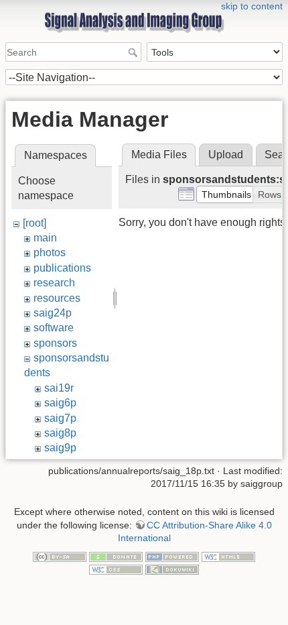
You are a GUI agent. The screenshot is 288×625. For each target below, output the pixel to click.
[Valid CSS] (116, 569)
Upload (225, 154)
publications (62, 268)
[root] (34, 223)
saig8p (60, 433)
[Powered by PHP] (172, 556)
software (53, 327)
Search (134, 52)
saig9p (60, 447)
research (54, 282)
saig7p (60, 418)
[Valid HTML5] (228, 556)
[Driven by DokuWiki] (172, 569)
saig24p (52, 313)
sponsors (55, 343)
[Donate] (116, 556)
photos (49, 252)
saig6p (60, 402)
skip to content (252, 6)
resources (56, 298)
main (45, 237)
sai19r (59, 388)
